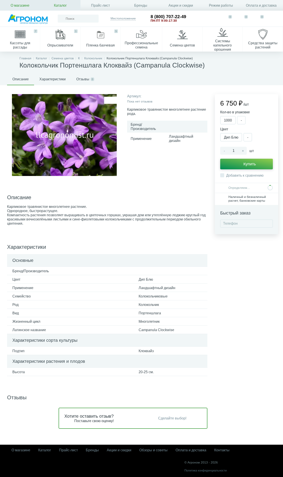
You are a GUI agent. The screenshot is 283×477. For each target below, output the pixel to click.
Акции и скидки (180, 5)
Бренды (140, 5)
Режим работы (221, 5)
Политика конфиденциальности (205, 470)
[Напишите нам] (214, 19)
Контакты (221, 450)
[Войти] (275, 19)
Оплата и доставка (261, 5)
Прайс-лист (100, 5)
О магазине (20, 5)
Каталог (60, 5)
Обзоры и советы (153, 450)
